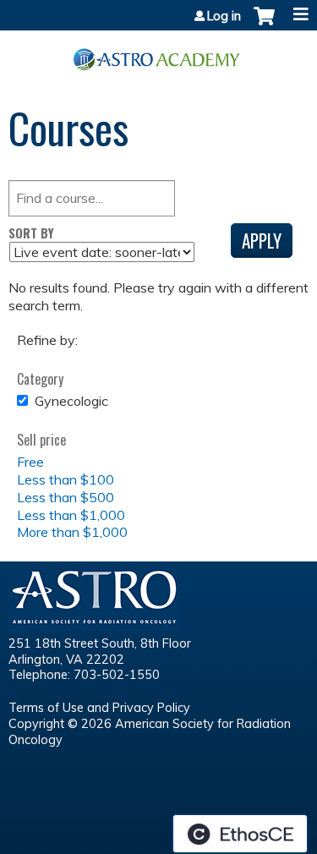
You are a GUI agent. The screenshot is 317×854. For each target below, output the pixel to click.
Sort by (31, 233)
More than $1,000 (72, 531)
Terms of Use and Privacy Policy (99, 707)
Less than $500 (65, 497)
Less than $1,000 (71, 514)
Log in (224, 16)
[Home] (158, 53)
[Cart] (264, 24)
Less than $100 (65, 479)
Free (30, 461)
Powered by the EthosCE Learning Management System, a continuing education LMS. (240, 833)
